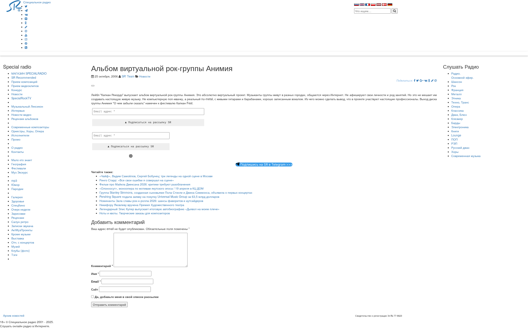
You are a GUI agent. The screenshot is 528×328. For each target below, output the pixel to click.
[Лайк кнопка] (92, 85)
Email (96, 281)
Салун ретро (19, 222)
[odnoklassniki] (26, 23)
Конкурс (16, 90)
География (18, 164)
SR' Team (128, 76)
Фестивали (18, 168)
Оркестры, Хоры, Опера (27, 131)
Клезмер (457, 119)
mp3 (14, 180)
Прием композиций (24, 82)
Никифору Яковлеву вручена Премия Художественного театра (141, 205)
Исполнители (20, 135)
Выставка (17, 238)
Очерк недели (20, 209)
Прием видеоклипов (25, 86)
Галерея (17, 197)
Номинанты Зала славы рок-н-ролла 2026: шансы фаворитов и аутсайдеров (151, 201)
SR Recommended (23, 77)
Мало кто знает (21, 160)
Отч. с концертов (22, 242)
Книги (455, 131)
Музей (15, 246)
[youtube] (26, 35)
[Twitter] (26, 6)
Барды (455, 123)
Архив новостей (13, 315)
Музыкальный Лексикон (27, 106)
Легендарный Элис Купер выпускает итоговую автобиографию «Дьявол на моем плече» (159, 209)
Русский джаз (460, 147)
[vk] (26, 14)
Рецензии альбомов (24, 119)
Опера (455, 106)
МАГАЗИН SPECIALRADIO (29, 73)
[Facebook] (414, 80)
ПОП (454, 139)
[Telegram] (26, 10)
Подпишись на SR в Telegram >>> (265, 164)
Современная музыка (466, 156)
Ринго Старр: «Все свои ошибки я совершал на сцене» (136, 180)
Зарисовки (18, 213)
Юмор (15, 185)
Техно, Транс (460, 102)
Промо (15, 139)
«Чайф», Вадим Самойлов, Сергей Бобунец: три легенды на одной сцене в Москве (156, 176)
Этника (456, 98)
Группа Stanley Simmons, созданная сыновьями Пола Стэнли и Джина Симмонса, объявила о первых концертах (175, 192)
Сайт (94, 289)
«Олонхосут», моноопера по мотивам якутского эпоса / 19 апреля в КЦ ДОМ (151, 188)
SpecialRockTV (21, 98)
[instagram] (26, 39)
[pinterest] (26, 43)
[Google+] (421, 80)
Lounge (456, 135)
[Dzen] (26, 18)
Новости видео (21, 114)
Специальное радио (37, 2)
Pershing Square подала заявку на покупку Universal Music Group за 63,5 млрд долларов (159, 196)
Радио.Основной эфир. (462, 75)
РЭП (454, 143)
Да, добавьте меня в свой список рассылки (126, 297)
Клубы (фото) (20, 250)
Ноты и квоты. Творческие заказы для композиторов (134, 213)
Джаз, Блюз (459, 114)
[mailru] (26, 31)
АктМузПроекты (21, 230)
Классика (457, 110)
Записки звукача (22, 226)
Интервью (18, 110)
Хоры (454, 152)
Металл (456, 94)
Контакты (17, 152)
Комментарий (102, 266)
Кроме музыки (21, 234)
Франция (457, 90)
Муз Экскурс (19, 172)
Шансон (456, 82)
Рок (453, 86)
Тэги (14, 255)
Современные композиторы (30, 127)
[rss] (26, 47)
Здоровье (17, 201)
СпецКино (18, 205)
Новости (16, 94)
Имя (95, 274)
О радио (17, 147)
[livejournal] (26, 27)
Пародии (17, 189)
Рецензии (17, 218)
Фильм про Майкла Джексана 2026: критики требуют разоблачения (144, 184)
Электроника (460, 127)
